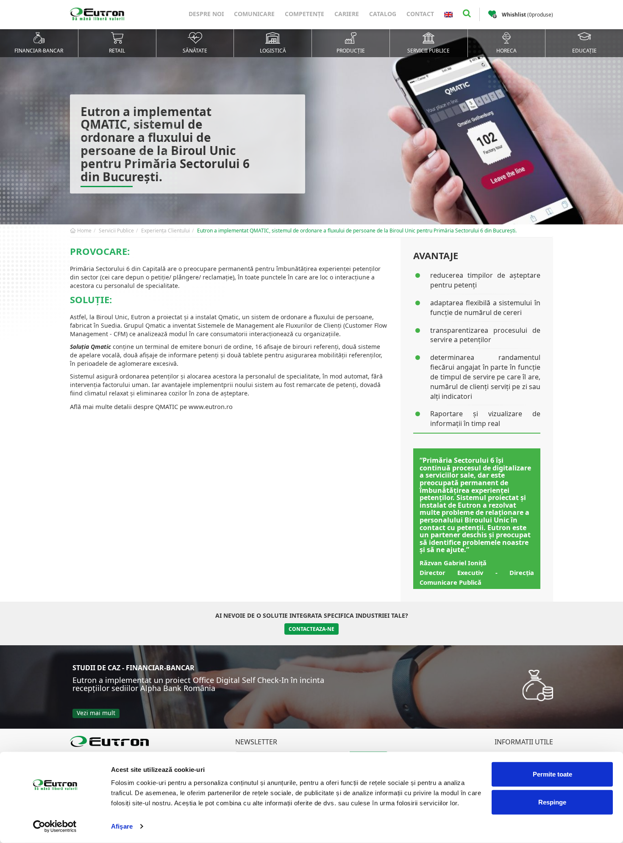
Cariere (346, 14)
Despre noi (206, 14)
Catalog (382, 14)
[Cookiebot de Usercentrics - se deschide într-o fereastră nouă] (55, 826)
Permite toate (552, 774)
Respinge (552, 801)
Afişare (122, 826)
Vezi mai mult (96, 713)
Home (84, 230)
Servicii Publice (116, 230)
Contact (420, 14)
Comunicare (254, 14)
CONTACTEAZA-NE (311, 629)
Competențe (304, 14)
